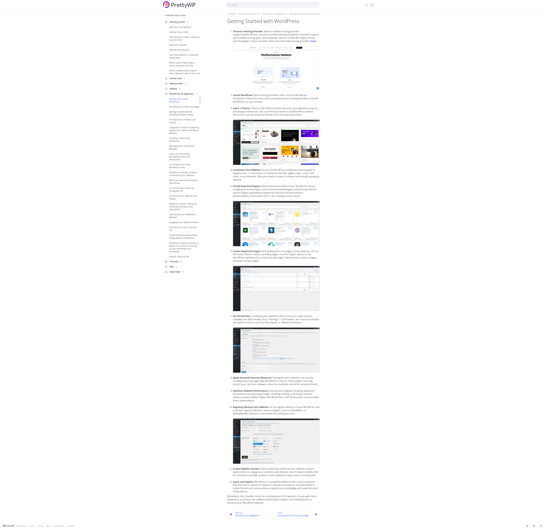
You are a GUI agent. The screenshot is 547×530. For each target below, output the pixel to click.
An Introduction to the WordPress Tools (179, 166)
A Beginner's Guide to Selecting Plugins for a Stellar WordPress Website (184, 130)
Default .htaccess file (179, 256)
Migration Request (178, 45)
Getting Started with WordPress (178, 100)
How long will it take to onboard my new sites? (184, 38)
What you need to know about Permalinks (183, 181)
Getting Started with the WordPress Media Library (181, 113)
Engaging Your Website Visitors (184, 222)
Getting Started (177, 22)
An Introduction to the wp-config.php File (181, 189)
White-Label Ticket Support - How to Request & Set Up (182, 64)
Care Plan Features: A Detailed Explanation (183, 56)
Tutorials (174, 261)
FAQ (172, 266)
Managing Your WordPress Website (182, 147)
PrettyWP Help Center (175, 15)
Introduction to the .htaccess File (183, 228)
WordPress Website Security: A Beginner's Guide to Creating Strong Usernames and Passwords (183, 247)
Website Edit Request (179, 49)
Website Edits (176, 83)
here (313, 41)
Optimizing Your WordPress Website (182, 216)
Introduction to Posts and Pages (184, 106)
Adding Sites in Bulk (178, 32)
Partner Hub (176, 78)
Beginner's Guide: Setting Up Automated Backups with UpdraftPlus (183, 206)
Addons (173, 88)
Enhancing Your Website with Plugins (183, 197)
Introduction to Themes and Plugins (182, 121)
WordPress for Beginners (182, 93)
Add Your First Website (180, 27)
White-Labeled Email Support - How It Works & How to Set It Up (184, 72)
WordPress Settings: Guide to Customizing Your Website (183, 174)
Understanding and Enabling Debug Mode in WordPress (183, 236)
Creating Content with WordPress (179, 139)
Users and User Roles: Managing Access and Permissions (179, 156)
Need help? (175, 271)
